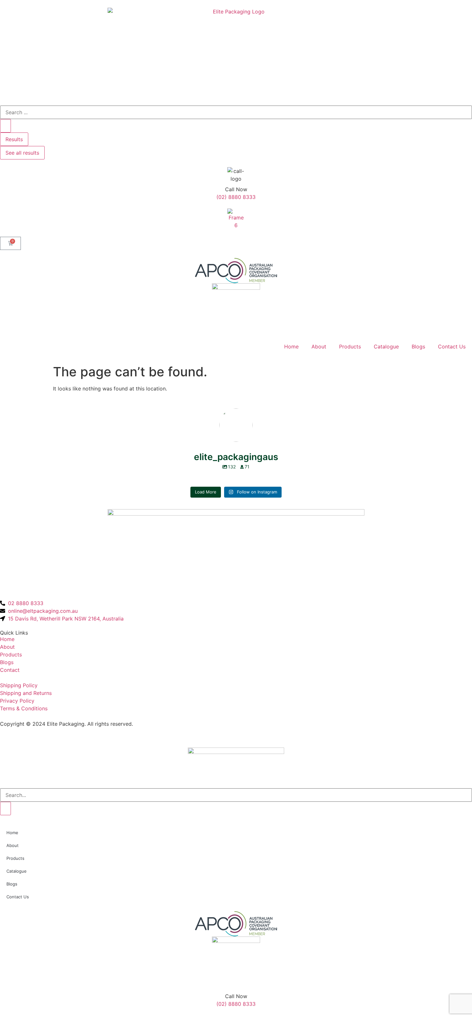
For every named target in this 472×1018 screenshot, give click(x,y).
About (318, 346)
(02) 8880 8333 (236, 197)
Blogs (418, 346)
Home (291, 346)
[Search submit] (5, 126)
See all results (22, 153)
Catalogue (386, 346)
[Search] (5, 808)
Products (350, 346)
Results (14, 139)
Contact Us (452, 346)
